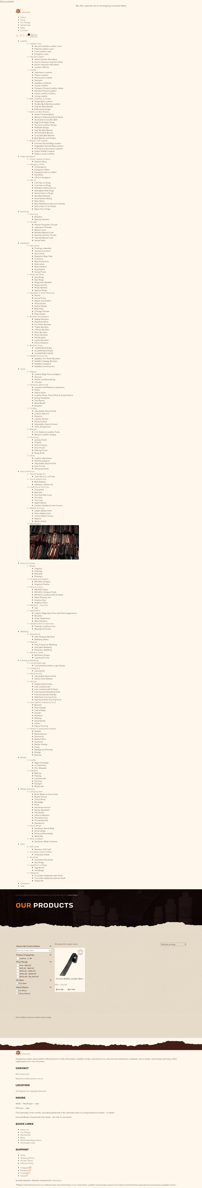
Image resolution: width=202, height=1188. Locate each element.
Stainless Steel (41, 321)
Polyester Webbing (43, 649)
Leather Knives (41, 418)
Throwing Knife (41, 820)
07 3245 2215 (23, 1074)
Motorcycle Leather (43, 77)
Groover (38, 376)
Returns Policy (27, 1163)
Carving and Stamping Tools (47, 691)
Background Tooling (43, 749)
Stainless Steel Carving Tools (47, 699)
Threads (33, 222)
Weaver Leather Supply (45, 434)
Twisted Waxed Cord (43, 237)
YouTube (24, 1173)
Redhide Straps (41, 127)
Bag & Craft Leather (39, 140)
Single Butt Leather (43, 101)
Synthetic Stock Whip (44, 828)
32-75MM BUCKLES (43, 353)
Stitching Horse (41, 468)
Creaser (38, 382)
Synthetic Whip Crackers (45, 841)
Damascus (39, 823)
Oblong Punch (41, 450)
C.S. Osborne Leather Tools (47, 432)
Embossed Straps (42, 109)
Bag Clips (38, 308)
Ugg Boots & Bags (38, 865)
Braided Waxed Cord (43, 232)
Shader (37, 731)
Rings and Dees (37, 274)
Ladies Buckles (41, 340)
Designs (38, 783)
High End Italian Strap (44, 122)
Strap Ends (39, 453)
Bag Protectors (41, 261)
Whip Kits (38, 836)
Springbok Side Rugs (44, 190)
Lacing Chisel (40, 439)
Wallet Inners (40, 521)
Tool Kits (38, 497)
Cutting (33, 408)
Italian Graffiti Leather (44, 151)
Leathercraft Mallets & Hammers (49, 387)
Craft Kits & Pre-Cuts (39, 487)
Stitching (24, 211)
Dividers (38, 405)
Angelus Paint (40, 602)
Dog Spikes (39, 269)
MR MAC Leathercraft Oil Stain (48, 594)
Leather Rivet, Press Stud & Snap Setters (53, 395)
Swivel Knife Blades (43, 678)
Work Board (39, 403)
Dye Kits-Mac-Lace (43, 495)
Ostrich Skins (40, 161)
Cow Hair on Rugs (42, 185)
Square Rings (40, 290)
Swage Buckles (41, 319)
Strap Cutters (40, 421)
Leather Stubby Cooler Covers (48, 505)
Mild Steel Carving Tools (45, 697)
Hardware (24, 243)
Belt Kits (38, 492)
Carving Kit (39, 670)
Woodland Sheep (42, 195)
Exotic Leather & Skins (44, 93)
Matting (37, 718)
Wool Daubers (40, 621)
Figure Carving (41, 725)
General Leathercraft (39, 384)
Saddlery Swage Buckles (45, 361)
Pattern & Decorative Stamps (43, 728)
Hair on (33, 180)
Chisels (37, 442)
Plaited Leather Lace (44, 48)
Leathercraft (40, 778)
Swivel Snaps (40, 306)
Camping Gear (36, 791)
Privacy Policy (26, 1160)
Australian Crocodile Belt (46, 119)
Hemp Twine (39, 240)
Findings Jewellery (43, 248)
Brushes (38, 615)
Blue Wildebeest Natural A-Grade (49, 203)
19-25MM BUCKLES (43, 350)
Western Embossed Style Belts (48, 117)
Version (33, 681)
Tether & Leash (36, 652)
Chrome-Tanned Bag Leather (47, 143)
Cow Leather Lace (42, 51)
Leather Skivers (41, 413)
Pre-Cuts (38, 500)
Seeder (37, 712)
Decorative (34, 245)
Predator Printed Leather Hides (48, 88)
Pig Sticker (39, 812)
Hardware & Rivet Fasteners (42, 292)
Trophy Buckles (41, 327)
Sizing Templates (42, 397)
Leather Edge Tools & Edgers (47, 374)
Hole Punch (39, 447)
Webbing (24, 631)
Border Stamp (40, 744)
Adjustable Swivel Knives (46, 424)
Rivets (37, 295)
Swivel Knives (36, 673)
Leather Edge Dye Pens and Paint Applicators (55, 613)
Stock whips (39, 831)
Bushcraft (38, 786)
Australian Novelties (43, 859)
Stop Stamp (39, 720)
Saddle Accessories (39, 355)
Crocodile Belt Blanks (44, 135)
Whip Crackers (36, 838)
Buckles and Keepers (39, 316)
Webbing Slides (41, 639)
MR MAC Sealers (42, 581)
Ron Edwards (40, 768)
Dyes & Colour (36, 587)
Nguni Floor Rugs (42, 209)
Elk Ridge (38, 802)
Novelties (38, 174)
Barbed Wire (40, 739)
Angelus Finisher (42, 584)
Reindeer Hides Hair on (45, 187)
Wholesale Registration (30, 1140)
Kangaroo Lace (41, 54)
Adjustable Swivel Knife (45, 411)
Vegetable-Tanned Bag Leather (48, 146)
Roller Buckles (41, 334)
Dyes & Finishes (27, 563)
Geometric (39, 736)
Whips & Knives (27, 789)
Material (33, 642)
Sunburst (38, 741)
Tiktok (23, 1175)
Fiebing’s (38, 576)
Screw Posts (40, 271)
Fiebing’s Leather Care (44, 626)
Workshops (25, 25)
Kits (36, 607)
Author (33, 760)
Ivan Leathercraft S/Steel (46, 689)
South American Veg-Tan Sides (48, 62)
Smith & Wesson (42, 815)
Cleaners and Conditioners (42, 623)
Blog (22, 27)
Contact (24, 30)
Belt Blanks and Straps (45, 138)
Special (37, 754)
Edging (33, 371)
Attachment (35, 634)
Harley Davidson (42, 810)
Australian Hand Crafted (41, 851)
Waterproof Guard (42, 628)
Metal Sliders (40, 266)
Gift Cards (34, 846)
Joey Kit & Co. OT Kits (44, 476)
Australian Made (42, 854)
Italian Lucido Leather (44, 153)
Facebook (24, 1170)
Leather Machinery (43, 458)
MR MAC (38, 573)
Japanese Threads (43, 227)
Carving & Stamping (29, 660)
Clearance (24, 883)
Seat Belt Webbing (43, 647)
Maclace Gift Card (42, 849)
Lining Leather (41, 96)
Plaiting (37, 775)
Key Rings (39, 277)
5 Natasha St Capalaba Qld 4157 (31, 1091)
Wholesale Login (27, 1142)
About (23, 17)
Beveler (38, 705)
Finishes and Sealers (39, 579)
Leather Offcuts (41, 67)
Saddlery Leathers (42, 83)
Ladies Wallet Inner (43, 510)
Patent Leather (41, 75)
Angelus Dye (40, 600)
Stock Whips (35, 825)
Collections (35, 668)
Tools (22, 369)
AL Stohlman (40, 765)
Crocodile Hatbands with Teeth (48, 875)
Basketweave (40, 733)
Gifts (22, 844)
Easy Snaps (39, 313)
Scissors (38, 416)
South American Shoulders (46, 64)
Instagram (24, 1167)
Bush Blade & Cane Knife (46, 794)
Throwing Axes (41, 817)
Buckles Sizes (36, 345)
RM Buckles (40, 337)
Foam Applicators (42, 618)
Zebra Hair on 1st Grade (45, 206)
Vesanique (56, 1180)
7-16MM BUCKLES (43, 348)
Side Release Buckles (44, 636)
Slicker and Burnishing (44, 379)
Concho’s (38, 258)
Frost (36, 804)
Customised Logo (38, 663)
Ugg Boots (39, 867)
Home (18, 895)
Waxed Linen (40, 230)
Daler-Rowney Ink (42, 597)
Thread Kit (39, 489)
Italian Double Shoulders (45, 59)
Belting (37, 773)
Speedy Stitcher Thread (45, 235)
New (22, 886)
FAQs (22, 1155)
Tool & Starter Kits (38, 479)
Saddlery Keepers (42, 363)
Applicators (35, 610)
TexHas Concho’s (42, 251)
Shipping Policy (27, 1158)
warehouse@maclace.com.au (30, 1078)
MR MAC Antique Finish (45, 592)
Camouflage (40, 710)
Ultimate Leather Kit (43, 484)
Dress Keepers (41, 342)
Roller (37, 389)
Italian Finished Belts (44, 114)
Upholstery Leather (43, 72)
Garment (38, 80)
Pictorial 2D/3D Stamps (45, 694)
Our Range (25, 22)
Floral (37, 747)
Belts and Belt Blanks (39, 111)
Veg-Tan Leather (37, 56)
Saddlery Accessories (44, 366)
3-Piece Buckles (41, 329)
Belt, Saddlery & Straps (40, 98)
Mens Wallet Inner (42, 513)
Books (23, 757)
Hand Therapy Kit (37, 474)
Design (37, 752)
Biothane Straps (42, 655)
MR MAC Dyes (41, 589)
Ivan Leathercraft (42, 686)
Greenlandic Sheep (43, 198)
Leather (23, 41)
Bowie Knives (40, 796)
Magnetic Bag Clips (43, 256)
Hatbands (34, 872)
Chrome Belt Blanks (43, 132)
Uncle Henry (40, 799)
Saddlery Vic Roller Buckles (47, 358)
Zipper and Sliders (42, 300)
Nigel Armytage (41, 762)
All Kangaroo (40, 166)
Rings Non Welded (42, 282)
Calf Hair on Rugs (42, 182)
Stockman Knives (42, 807)
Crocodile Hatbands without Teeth (50, 878)
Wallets (37, 518)
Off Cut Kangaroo (42, 177)
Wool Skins (39, 201)
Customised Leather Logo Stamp (49, 665)
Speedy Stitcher (41, 219)
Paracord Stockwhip (43, 833)
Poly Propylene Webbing (45, 644)
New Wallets (35, 523)
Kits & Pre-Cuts (27, 471)
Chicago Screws (41, 311)
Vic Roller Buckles (42, 324)
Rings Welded (40, 287)
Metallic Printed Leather (45, 90)
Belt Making (39, 481)
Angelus (38, 568)
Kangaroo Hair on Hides (45, 172)
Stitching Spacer (42, 460)
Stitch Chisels (40, 445)
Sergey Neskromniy (43, 684)
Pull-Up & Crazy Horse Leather (48, 148)
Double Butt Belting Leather (47, 104)
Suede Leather (41, 85)
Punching (34, 437)
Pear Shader (40, 707)
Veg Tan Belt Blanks (43, 106)
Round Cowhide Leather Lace (48, 46)
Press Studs (40, 303)
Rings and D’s (40, 285)
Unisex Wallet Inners (43, 515)
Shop (22, 20)
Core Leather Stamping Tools (43, 702)
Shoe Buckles (40, 332)
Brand (32, 566)
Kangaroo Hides (37, 164)
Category (34, 770)
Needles (38, 216)
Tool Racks (39, 400)
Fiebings (38, 571)
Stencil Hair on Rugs (43, 193)
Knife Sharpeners (42, 426)
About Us (24, 1129)
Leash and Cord (41, 657)
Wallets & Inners (37, 508)
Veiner (37, 723)
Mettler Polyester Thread (45, 224)
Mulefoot (38, 715)
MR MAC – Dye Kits (39, 605)
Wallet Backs (40, 502)
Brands (33, 429)
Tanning (38, 781)
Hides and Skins (27, 156)
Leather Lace (35, 43)
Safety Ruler (40, 392)
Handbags (39, 870)
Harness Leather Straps (45, 125)
